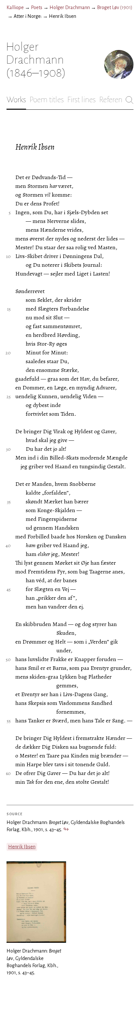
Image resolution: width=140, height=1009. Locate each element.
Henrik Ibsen (21, 846)
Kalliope (15, 7)
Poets (36, 7)
